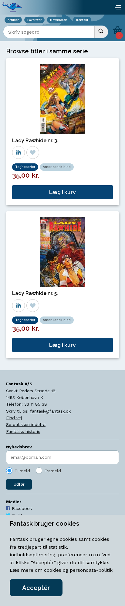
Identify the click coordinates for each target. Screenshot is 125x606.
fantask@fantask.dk (50, 411)
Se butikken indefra (26, 424)
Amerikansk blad (57, 167)
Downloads (59, 20)
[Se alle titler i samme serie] (18, 152)
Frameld (52, 470)
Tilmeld (22, 470)
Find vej (14, 417)
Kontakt (82, 20)
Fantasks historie (23, 431)
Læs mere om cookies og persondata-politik (61, 570)
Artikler (13, 20)
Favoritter (34, 20)
